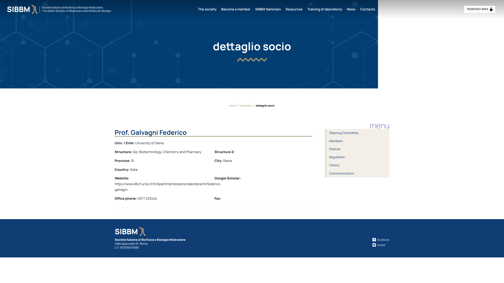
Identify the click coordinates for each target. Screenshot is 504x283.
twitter (381, 245)
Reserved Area (477, 9)
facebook (383, 240)
